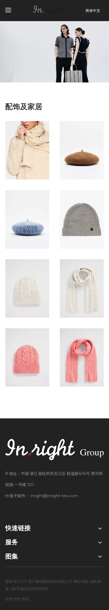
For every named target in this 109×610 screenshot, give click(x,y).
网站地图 (81, 581)
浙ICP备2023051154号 (29, 588)
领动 (25, 599)
